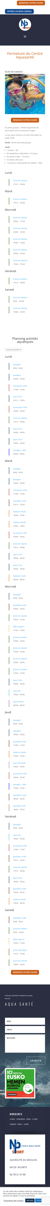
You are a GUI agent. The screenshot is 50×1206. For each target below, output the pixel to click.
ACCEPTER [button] (40, 1200)
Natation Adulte (19, 508)
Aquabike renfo (19, 802)
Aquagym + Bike (19, 447)
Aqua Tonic (17, 393)
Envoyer (36, 1057)
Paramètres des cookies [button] (13, 1200)
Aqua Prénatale (19, 760)
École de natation (20, 177)
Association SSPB (20, 382)
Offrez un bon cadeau (19, 11)
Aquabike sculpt (19, 497)
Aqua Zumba (18, 698)
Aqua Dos (17, 687)
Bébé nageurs (18, 623)
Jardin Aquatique (20, 947)
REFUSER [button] (30, 1200)
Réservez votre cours (31, 2)
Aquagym (17, 361)
